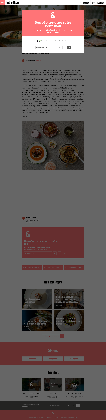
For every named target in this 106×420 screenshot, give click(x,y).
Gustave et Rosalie (13, 2)
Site (27, 222)
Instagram (74, 359)
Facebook (32, 359)
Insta (30, 222)
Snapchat (53, 359)
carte (93, 3)
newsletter (86, 3)
